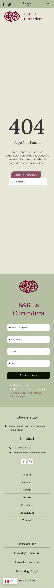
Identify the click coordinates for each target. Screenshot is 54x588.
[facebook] (3, 4)
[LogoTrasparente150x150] (28, 278)
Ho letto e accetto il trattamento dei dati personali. (28, 391)
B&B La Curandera (28, 309)
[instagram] (9, 4)
